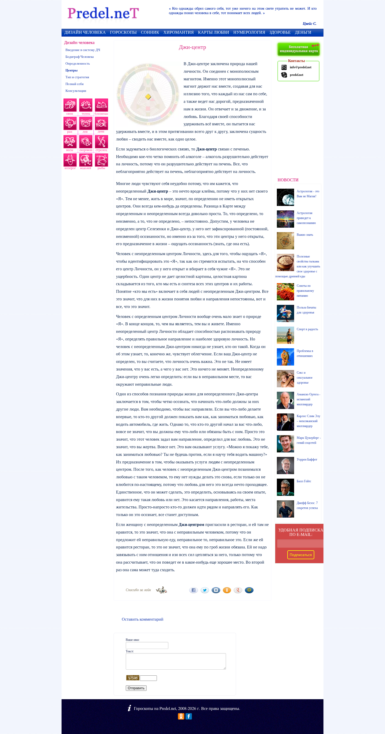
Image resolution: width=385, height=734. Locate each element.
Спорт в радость (307, 329)
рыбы (101, 162)
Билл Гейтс (304, 481)
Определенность (77, 63)
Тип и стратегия (77, 77)
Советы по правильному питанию (305, 291)
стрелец (101, 144)
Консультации (75, 91)
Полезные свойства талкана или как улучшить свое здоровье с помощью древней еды (297, 266)
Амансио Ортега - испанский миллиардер (308, 399)
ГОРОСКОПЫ (123, 32)
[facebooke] (188, 718)
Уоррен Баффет (307, 459)
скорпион (85, 144)
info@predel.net (300, 67)
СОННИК (150, 32)
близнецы (102, 107)
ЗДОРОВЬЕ (280, 32)
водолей (85, 162)
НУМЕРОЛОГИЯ (249, 32)
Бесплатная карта (299, 50)
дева (102, 126)
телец (85, 107)
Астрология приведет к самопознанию (306, 218)
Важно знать (305, 235)
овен (69, 107)
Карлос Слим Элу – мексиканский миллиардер (308, 421)
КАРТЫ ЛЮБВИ (213, 32)
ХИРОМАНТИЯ (178, 32)
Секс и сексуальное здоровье (304, 377)
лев (86, 126)
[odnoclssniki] (181, 718)
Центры (71, 70)
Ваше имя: (133, 639)
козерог (69, 162)
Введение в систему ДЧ (82, 50)
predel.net (296, 74)
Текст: (130, 651)
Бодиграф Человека (79, 57)
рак (70, 126)
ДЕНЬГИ (303, 32)
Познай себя (74, 84)
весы (69, 144)
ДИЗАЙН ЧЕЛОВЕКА (85, 32)
